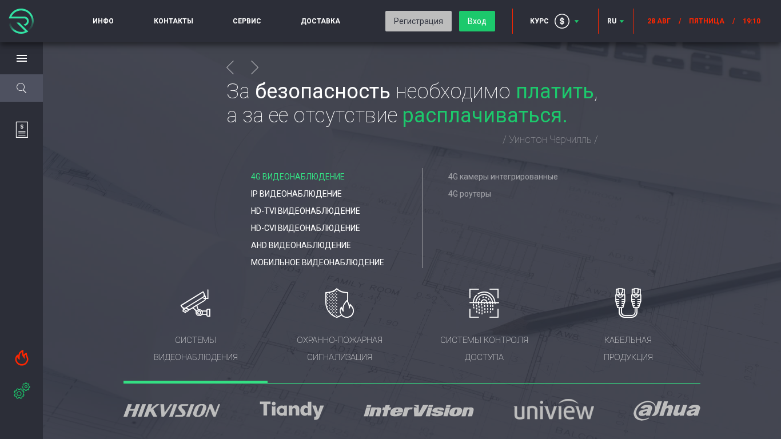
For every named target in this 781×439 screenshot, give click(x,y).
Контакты (173, 21)
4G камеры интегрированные (503, 176)
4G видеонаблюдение (298, 176)
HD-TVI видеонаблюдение (305, 210)
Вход (477, 21)
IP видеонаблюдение (296, 193)
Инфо (103, 21)
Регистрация (418, 21)
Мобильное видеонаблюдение (317, 262)
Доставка (320, 21)
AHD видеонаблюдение (301, 245)
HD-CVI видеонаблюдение (305, 228)
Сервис (247, 21)
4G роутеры (469, 193)
